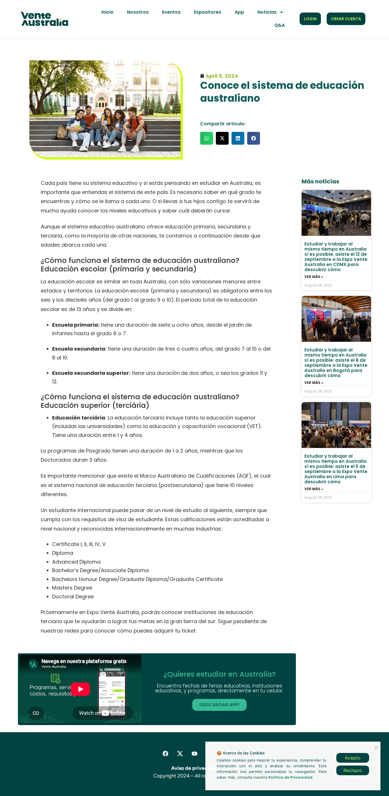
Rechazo (352, 770)
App (239, 12)
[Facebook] (165, 753)
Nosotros (138, 12)
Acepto (353, 758)
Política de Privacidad (290, 777)
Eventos (171, 12)
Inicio (107, 12)
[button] (206, 138)
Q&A (279, 25)
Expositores (207, 12)
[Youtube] (194, 753)
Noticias (267, 12)
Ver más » (313, 277)
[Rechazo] (375, 746)
